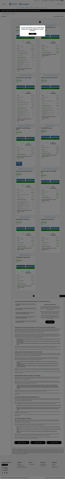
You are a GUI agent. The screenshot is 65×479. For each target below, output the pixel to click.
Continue (32, 33)
